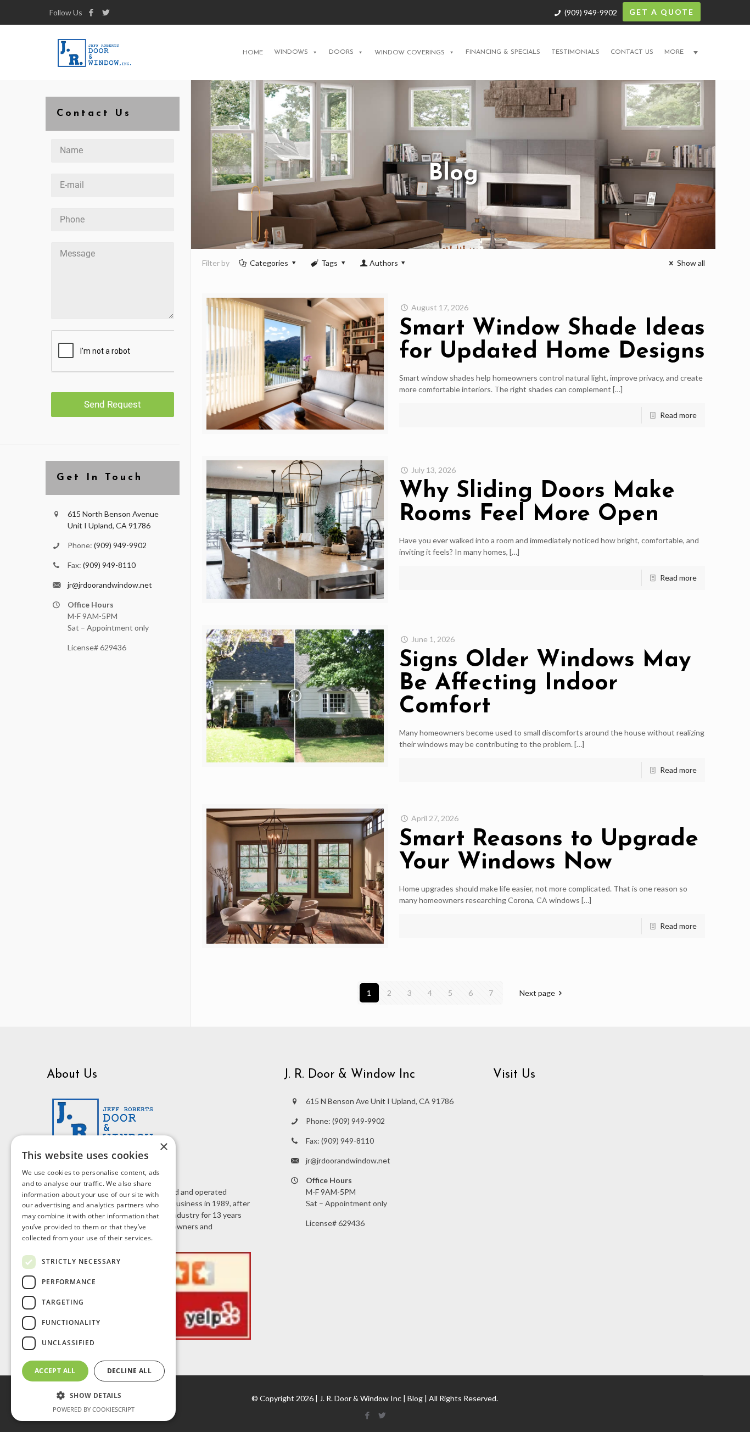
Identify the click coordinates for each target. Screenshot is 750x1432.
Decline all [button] (129, 1370)
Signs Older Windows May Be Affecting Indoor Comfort (545, 683)
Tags (329, 263)
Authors (384, 263)
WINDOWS (291, 52)
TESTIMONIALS (575, 52)
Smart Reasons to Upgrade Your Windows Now (548, 851)
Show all (691, 263)
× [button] (163, 1147)
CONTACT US (632, 52)
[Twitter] (105, 12)
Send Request (112, 404)
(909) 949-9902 (590, 12)
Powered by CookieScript (94, 1409)
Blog (415, 1398)
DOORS (341, 52)
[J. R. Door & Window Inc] (94, 52)
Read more (678, 415)
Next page (537, 993)
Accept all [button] (55, 1370)
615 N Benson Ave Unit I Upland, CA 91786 (380, 1101)
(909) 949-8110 (109, 565)
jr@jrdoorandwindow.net (110, 584)
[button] (93, 1395)
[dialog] (93, 1278)
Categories (269, 263)
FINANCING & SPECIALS (503, 52)
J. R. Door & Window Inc (360, 1398)
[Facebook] (91, 12)
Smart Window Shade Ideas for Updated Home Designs (552, 340)
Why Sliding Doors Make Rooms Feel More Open (537, 503)
